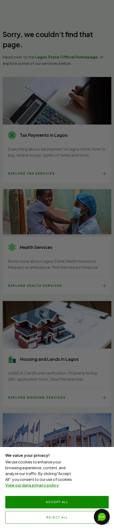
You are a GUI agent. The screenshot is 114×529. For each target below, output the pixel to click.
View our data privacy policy (32, 485)
